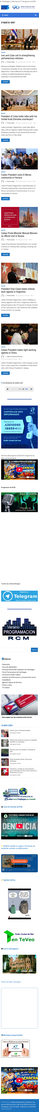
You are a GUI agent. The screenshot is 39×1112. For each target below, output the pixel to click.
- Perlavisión (5, 664)
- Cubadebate (6, 680)
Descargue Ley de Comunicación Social (17, 717)
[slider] (14, 389)
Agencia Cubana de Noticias (15, 356)
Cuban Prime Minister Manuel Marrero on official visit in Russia (19, 234)
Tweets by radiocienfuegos (10, 584)
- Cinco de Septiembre (9, 667)
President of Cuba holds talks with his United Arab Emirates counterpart (19, 118)
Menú (6, 15)
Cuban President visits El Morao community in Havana (16, 176)
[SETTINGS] (31, 389)
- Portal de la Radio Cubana (10, 675)
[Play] (7, 389)
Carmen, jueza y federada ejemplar (20, 730)
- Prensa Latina (6, 685)
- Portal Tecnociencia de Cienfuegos (14, 672)
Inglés (3, 52)
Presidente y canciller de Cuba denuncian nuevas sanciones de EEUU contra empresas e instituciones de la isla (23, 770)
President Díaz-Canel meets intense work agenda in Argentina (18, 290)
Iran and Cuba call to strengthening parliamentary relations (18, 57)
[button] (19, 502)
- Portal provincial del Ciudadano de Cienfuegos (18, 669)
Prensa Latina (11, 62)
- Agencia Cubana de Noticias (11, 682)
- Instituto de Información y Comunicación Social (18, 677)
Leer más (6, 81)
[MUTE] (23, 389)
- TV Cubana (5, 687)
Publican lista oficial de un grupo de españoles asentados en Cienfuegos (23, 741)
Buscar (34, 650)
